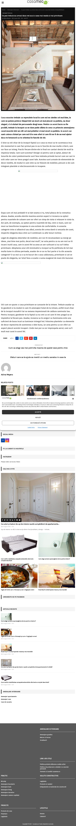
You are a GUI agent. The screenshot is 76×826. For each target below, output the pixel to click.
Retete (42, 814)
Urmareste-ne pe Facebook (13, 597)
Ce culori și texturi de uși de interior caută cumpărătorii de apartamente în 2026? (27, 667)
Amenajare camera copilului (10, 795)
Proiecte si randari (46, 784)
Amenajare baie (6, 787)
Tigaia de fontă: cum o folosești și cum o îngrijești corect (17, 590)
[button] (73, 399)
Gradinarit (43, 740)
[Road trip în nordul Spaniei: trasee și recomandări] (56, 576)
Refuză (38, 417)
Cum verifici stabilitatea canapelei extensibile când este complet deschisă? (25, 682)
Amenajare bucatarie (8, 784)
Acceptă (38, 412)
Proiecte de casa (6, 811)
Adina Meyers (7, 18)
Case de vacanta (6, 702)
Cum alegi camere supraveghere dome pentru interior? (54, 559)
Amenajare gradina (46, 735)
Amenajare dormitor (7, 792)
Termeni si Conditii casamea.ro (50, 771)
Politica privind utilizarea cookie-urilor (53, 764)
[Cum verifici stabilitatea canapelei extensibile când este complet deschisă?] (19, 545)
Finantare (4, 814)
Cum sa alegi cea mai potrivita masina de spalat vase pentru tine (38, 348)
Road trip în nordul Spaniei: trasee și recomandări (52, 590)
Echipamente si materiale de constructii (53, 787)
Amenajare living (6, 790)
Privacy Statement (43, 427)
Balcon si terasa (45, 737)
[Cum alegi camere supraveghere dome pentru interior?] (56, 545)
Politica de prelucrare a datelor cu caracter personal (54, 768)
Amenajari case (6, 699)
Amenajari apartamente (9, 696)
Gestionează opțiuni (38, 423)
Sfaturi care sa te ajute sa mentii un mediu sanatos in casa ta (38, 357)
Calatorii (43, 816)
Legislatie (4, 816)
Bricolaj (3, 781)
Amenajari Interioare (7, 13)
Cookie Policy (31, 427)
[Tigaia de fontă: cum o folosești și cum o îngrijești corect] (19, 576)
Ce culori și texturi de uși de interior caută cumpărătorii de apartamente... (30, 524)
